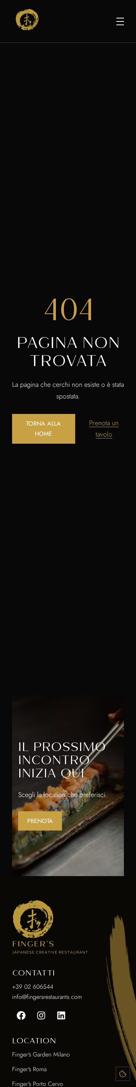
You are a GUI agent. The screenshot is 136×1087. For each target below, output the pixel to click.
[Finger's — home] (27, 20)
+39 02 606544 (32, 986)
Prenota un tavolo (104, 429)
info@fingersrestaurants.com (47, 996)
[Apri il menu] (120, 21)
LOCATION (34, 1041)
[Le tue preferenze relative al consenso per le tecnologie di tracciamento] (123, 1074)
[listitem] (21, 1015)
